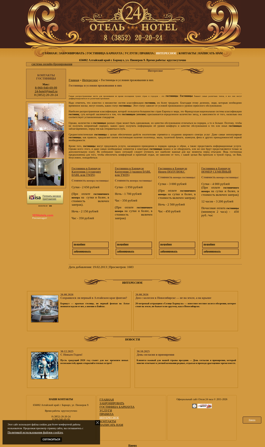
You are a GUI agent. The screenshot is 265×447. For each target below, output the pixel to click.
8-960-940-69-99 (46, 87)
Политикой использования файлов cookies (35, 432)
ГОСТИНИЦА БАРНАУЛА (105, 53)
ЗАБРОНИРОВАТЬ (72, 53)
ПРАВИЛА (147, 53)
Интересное (90, 80)
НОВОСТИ (132, 339)
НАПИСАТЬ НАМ (210, 53)
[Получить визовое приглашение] (45, 198)
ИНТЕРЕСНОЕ (166, 53)
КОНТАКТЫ (187, 53)
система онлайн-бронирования (52, 64)
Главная (74, 80)
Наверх (252, 420)
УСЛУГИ (131, 53)
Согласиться (51, 439)
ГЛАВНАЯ (50, 53)
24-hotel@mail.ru (46, 91)
